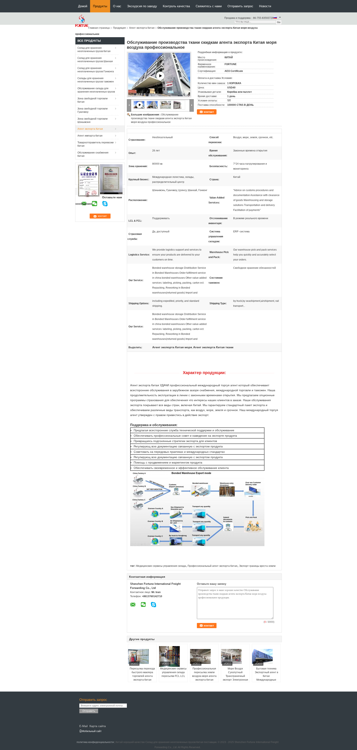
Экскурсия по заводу (142, 6)
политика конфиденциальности (95, 742)
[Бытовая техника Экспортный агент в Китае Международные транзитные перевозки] (266, 656)
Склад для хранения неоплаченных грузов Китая (94, 49)
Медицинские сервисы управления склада (161, 566)
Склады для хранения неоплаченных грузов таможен (95, 80)
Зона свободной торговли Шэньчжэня (92, 120)
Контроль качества (176, 6)
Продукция (119, 27)
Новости (265, 6)
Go (278, 22)
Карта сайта (97, 726)
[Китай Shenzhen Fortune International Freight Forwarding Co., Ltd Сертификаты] (88, 180)
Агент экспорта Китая (142, 27)
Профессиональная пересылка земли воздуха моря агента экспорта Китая (204, 674)
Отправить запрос (240, 6)
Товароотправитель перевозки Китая (95, 144)
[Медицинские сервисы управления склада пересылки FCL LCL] (173, 656)
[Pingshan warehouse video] (160, 76)
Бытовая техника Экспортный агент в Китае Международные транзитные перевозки (266, 678)
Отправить (88, 711)
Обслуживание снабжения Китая (92, 154)
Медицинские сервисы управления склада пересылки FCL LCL (173, 672)
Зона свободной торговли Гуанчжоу (92, 110)
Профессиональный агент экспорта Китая (212, 566)
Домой (82, 6)
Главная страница (99, 27)
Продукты (100, 6)
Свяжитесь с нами (209, 6)
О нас (117, 6)
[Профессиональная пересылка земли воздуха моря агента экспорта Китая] (204, 656)
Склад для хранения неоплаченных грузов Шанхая (95, 60)
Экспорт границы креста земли (257, 566)
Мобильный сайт (92, 731)
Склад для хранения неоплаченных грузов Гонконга (95, 70)
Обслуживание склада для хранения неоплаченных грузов (96, 90)
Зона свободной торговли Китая (92, 100)
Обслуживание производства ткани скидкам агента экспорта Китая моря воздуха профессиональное (161, 118)
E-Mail (83, 726)
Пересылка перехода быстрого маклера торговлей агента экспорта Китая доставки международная (142, 678)
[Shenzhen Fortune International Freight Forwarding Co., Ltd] (81, 20)
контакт (209, 111)
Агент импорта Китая (89, 135)
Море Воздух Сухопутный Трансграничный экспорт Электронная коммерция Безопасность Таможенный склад (235, 679)
